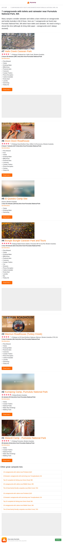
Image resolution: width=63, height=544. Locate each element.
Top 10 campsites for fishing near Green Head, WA (18, 480)
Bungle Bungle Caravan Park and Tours (25, 240)
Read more (7, 89)
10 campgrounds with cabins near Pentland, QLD (17, 472)
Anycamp (4, 7)
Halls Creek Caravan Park (18, 51)
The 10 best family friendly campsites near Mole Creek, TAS (20, 488)
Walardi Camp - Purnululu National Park (25, 438)
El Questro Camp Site (16, 198)
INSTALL (58, 539)
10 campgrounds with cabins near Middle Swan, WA (18, 484)
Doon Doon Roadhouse (17, 141)
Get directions (6, 58)
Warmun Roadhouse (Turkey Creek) (23, 334)
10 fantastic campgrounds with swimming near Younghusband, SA (22, 476)
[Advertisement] (31, 106)
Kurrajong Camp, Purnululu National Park (26, 392)
